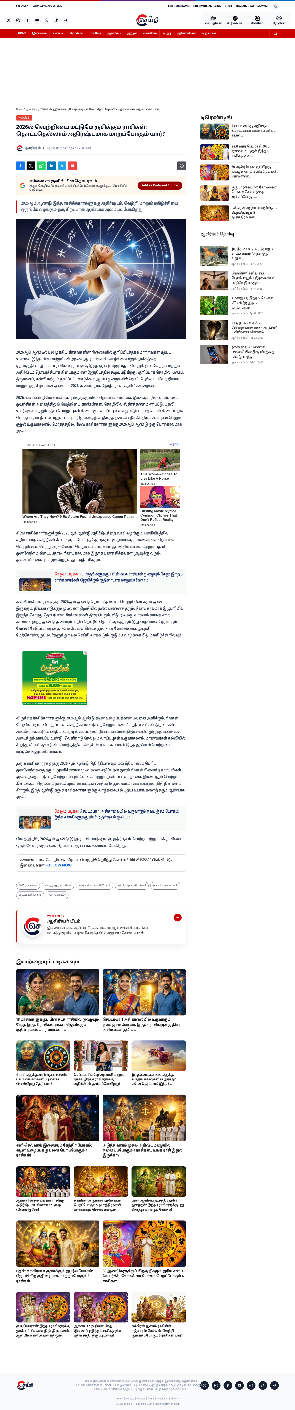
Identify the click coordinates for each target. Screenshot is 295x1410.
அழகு (166, 33)
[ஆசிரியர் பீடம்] (178, 917)
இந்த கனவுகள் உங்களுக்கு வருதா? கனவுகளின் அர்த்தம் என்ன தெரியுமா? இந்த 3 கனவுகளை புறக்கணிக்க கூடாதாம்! (154, 1084)
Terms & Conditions (158, 1398)
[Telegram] (65, 20)
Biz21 (228, 6)
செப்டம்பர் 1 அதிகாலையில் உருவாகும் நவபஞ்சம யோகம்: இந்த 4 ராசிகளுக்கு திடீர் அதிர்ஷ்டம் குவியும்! (142, 1024)
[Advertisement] (147, 75)
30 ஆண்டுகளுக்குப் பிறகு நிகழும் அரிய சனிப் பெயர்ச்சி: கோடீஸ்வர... (255, 172)
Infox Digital (171, 1403)
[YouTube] (37, 20)
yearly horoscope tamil (165, 885)
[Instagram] (18, 20)
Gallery (175, 1398)
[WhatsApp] (46, 20)
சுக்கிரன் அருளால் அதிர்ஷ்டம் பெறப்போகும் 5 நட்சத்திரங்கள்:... (254, 212)
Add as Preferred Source (160, 185)
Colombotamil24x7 (207, 6)
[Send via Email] (72, 165)
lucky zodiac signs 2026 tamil (94, 885)
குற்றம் (132, 33)
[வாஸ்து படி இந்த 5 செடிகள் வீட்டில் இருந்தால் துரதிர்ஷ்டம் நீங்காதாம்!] (214, 305)
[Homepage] (147, 20)
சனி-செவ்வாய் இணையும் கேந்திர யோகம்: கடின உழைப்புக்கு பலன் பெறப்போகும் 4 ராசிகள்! (54, 1150)
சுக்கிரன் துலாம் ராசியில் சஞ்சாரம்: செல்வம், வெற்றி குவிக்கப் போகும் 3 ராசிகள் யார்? (157, 1331)
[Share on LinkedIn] (51, 165)
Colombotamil (179, 6)
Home (22, 33)
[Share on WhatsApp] (41, 165)
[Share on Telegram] (62, 165)
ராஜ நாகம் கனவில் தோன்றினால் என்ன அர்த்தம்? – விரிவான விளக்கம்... (254, 327)
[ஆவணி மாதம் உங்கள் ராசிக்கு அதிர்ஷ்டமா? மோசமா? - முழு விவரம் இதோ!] (43, 1181)
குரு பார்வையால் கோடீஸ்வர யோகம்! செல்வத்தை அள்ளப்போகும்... (254, 192)
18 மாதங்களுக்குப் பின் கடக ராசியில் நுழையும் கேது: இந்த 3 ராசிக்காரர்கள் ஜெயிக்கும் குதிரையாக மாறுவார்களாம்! (57, 1024)
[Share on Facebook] (20, 165)
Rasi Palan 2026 (57, 895)
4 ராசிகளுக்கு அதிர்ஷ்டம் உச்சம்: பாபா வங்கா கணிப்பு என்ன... (254, 131)
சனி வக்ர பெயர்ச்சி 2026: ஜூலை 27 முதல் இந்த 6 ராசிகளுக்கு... (251, 151)
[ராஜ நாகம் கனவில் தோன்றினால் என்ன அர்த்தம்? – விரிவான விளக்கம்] (214, 330)
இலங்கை (39, 33)
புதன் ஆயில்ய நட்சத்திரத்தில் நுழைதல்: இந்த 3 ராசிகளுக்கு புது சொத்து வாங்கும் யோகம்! (158, 1205)
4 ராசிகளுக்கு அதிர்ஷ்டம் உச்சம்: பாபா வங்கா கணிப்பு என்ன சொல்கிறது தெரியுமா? (41, 1079)
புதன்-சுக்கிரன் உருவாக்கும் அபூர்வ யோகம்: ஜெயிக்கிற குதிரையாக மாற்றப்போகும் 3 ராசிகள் (54, 1276)
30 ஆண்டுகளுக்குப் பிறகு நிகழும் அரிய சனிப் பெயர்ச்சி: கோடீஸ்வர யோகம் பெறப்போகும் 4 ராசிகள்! (143, 1276)
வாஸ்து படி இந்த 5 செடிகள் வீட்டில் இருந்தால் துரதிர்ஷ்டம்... (252, 303)
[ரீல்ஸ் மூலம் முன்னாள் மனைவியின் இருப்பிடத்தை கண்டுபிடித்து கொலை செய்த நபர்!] (214, 354)
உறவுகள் (209, 33)
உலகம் (57, 33)
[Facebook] (27, 20)
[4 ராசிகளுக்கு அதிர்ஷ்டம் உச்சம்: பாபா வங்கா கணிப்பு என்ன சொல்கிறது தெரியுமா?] (43, 1055)
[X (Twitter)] (8, 20)
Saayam (262, 6)
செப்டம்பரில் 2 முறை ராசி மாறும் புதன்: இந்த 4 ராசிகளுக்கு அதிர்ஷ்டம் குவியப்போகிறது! (99, 1079)
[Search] (275, 33)
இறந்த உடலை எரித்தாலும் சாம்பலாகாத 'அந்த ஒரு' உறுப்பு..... (252, 253)
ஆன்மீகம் (114, 33)
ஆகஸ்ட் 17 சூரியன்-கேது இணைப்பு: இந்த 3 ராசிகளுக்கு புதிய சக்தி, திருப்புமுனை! (98, 1331)
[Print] (181, 165)
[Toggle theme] (276, 6)
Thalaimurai (245, 6)
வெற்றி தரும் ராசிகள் (57, 885)
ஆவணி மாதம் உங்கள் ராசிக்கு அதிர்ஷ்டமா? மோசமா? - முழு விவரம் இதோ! (40, 1205)
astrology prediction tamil (132, 885)
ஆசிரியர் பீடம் (64, 921)
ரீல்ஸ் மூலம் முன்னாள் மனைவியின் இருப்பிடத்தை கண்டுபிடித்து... (253, 352)
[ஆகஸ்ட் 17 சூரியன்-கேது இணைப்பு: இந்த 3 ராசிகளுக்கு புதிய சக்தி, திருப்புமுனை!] (101, 1307)
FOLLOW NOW (58, 865)
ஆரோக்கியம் (186, 33)
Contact (130, 1398)
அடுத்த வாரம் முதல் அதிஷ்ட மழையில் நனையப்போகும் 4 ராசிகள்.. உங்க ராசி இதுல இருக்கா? (142, 1150)
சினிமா (95, 33)
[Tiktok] (56, 20)
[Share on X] (31, 165)
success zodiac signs (30, 895)
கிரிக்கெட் (76, 33)
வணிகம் (150, 33)
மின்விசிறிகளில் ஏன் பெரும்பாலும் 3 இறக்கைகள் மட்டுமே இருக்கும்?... (253, 278)
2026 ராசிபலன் (28, 885)
